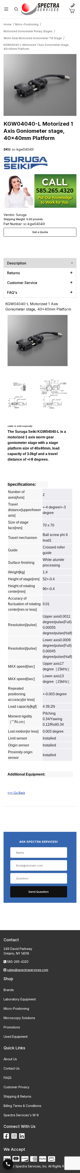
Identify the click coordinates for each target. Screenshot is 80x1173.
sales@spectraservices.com (27, 970)
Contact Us (12, 1068)
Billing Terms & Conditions (22, 1106)
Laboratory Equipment (20, 999)
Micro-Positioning (16, 1008)
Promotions (12, 1027)
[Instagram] (14, 1136)
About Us (10, 1059)
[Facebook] (6, 1136)
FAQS (8, 1078)
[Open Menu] (6, 9)
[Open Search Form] (16, 9)
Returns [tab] (13, 273)
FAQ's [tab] (12, 292)
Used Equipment (16, 1036)
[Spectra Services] (40, 9)
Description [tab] (16, 263)
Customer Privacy (16, 1087)
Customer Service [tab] (22, 282)
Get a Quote (40, 232)
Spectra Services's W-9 (21, 1115)
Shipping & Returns (17, 1096)
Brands (9, 990)
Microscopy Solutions (19, 1018)
